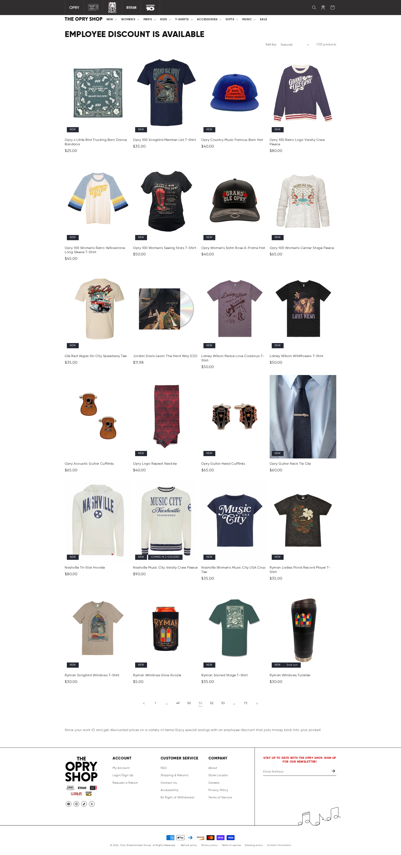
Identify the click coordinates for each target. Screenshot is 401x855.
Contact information (279, 845)
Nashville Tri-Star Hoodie (85, 567)
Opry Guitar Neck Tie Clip (290, 464)
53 (223, 703)
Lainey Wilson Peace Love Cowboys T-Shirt (232, 358)
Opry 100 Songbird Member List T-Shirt (164, 140)
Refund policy (189, 845)
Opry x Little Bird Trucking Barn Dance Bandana (96, 142)
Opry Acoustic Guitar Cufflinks (89, 464)
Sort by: (271, 44)
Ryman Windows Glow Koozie (157, 675)
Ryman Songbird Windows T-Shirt (92, 675)
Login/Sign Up (123, 775)
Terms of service (231, 845)
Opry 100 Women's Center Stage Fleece (302, 248)
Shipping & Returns (174, 775)
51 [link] (200, 703)
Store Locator (218, 775)
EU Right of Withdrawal (177, 797)
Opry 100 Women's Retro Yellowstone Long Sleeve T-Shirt (95, 250)
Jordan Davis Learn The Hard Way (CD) (165, 356)
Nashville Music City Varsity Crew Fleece (165, 567)
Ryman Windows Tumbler (290, 675)
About (212, 768)
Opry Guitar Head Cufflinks (223, 464)
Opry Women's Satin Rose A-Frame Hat (233, 248)
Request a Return (125, 782)
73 (245, 703)
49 (178, 703)
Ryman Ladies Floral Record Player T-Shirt (300, 570)
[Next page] (256, 703)
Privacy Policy (218, 790)
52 (211, 703)
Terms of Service (220, 797)
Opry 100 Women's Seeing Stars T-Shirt (164, 248)
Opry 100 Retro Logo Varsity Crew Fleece (297, 142)
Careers (214, 782)
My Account (121, 768)
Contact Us (169, 782)
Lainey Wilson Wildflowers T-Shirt (297, 356)
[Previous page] (144, 703)
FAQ (164, 768)
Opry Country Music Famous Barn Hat (232, 140)
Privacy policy (209, 845)
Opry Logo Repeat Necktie (155, 464)
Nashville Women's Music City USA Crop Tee (233, 570)
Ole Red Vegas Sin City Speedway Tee (96, 356)
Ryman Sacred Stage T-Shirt (224, 675)
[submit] (333, 772)
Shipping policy (254, 845)
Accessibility (170, 790)
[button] (111, 19)
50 (189, 703)
